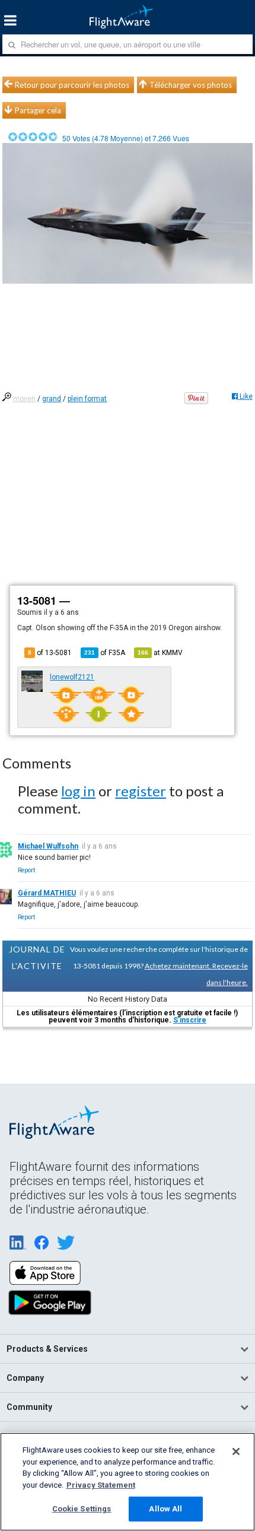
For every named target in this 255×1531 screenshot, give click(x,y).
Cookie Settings (81, 1508)
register (140, 790)
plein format (87, 399)
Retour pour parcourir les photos (72, 85)
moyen (24, 399)
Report (26, 870)
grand (51, 399)
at (160, 653)
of (104, 653)
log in (78, 790)
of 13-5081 (50, 653)
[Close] (236, 1451)
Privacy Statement (100, 1485)
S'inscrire (189, 1020)
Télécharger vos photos (190, 85)
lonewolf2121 (72, 677)
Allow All (165, 1508)
